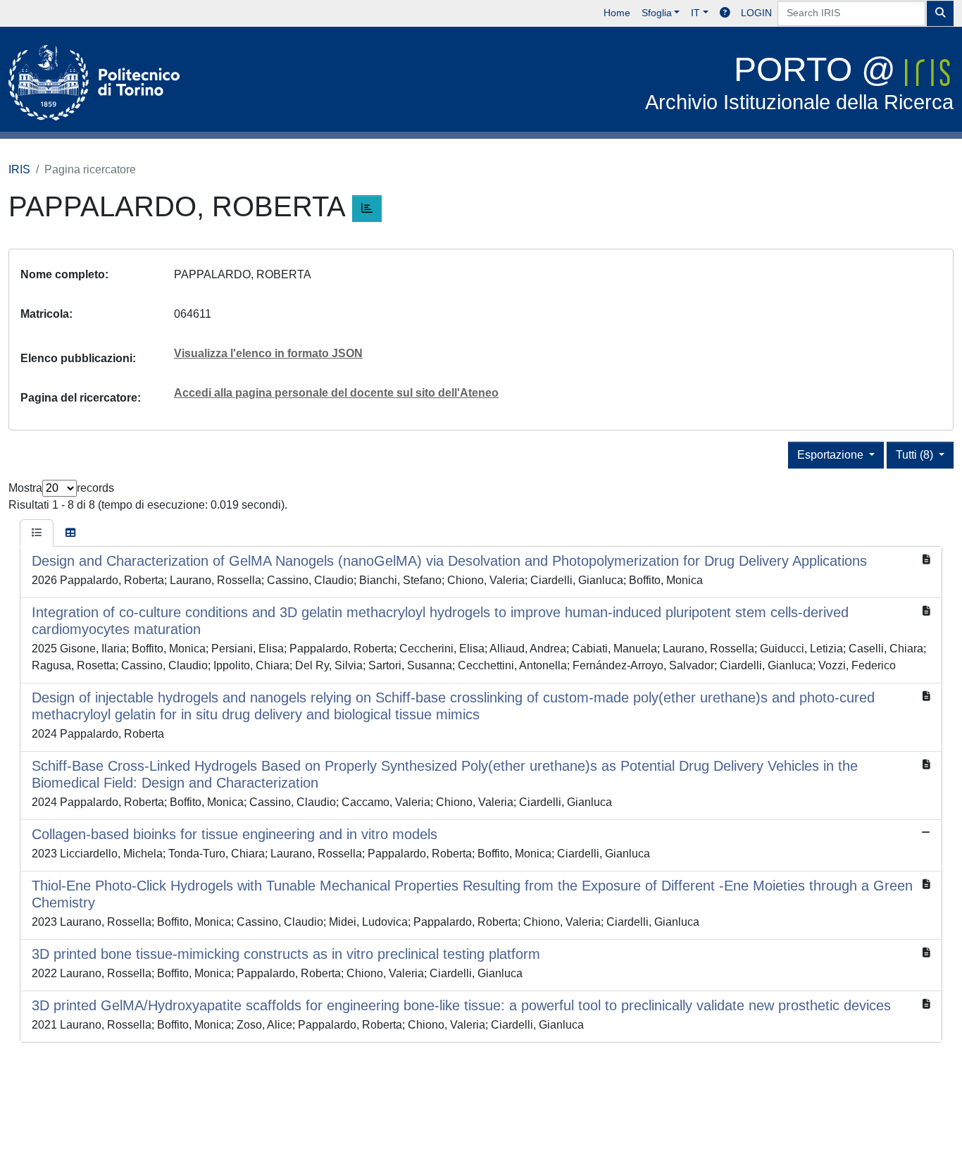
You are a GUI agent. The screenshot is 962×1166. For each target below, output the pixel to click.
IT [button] (695, 12)
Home (617, 12)
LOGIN (756, 12)
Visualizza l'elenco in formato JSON (268, 353)
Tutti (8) (916, 455)
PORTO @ (799, 82)
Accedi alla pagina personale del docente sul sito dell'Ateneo (336, 393)
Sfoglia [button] (657, 12)
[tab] (37, 533)
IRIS (19, 169)
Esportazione (831, 455)
